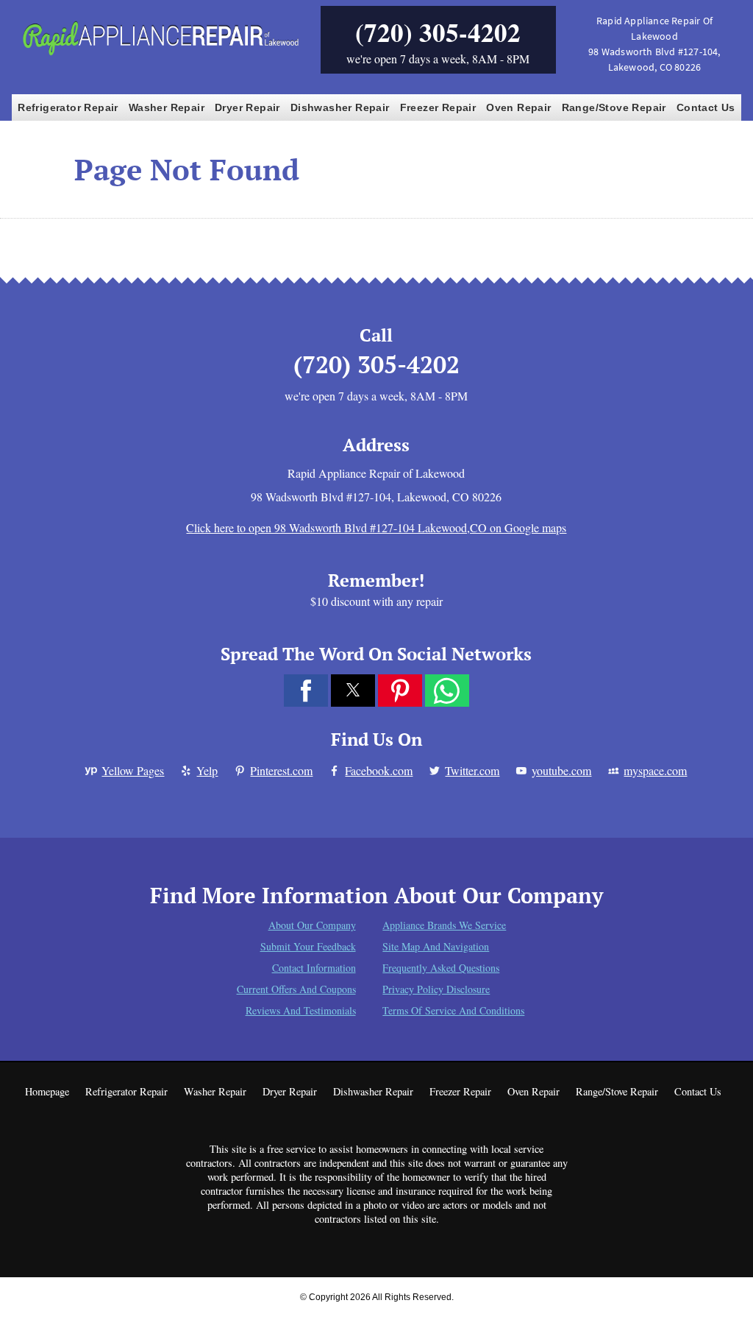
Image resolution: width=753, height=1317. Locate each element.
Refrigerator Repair (68, 107)
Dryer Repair (247, 107)
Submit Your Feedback (308, 946)
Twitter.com (472, 770)
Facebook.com (379, 770)
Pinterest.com (281, 770)
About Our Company (312, 925)
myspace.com (655, 770)
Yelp (207, 770)
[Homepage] (160, 54)
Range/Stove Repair (614, 107)
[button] (306, 690)
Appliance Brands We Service (444, 925)
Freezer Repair (438, 107)
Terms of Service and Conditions (453, 1010)
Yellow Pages (132, 770)
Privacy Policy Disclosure (436, 989)
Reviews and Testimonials (301, 1010)
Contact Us (706, 107)
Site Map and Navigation (435, 946)
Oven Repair (518, 107)
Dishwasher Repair (340, 107)
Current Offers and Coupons (296, 989)
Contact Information (314, 968)
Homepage (47, 1091)
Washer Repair (166, 107)
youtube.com (561, 770)
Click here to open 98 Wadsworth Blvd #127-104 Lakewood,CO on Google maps (376, 527)
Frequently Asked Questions (440, 968)
